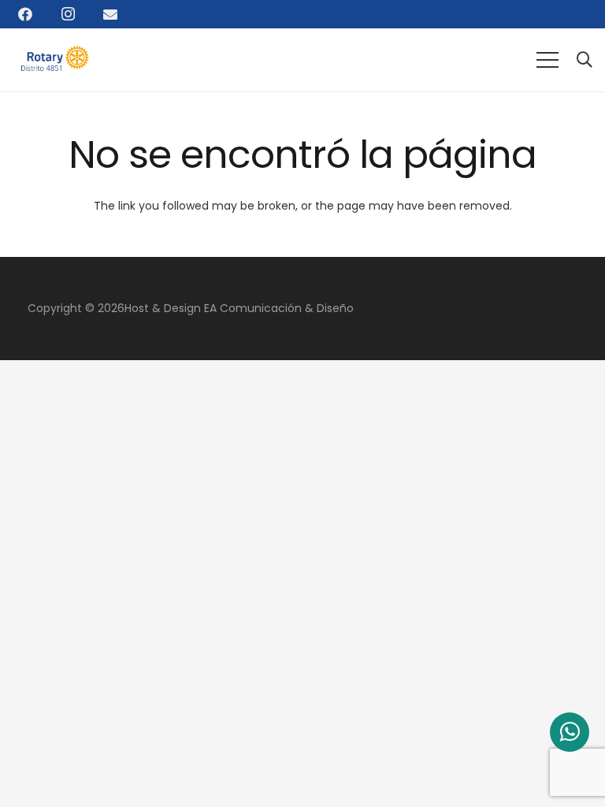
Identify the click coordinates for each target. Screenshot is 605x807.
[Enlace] (58, 60)
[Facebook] (25, 14)
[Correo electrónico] (110, 14)
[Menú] (547, 60)
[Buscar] (584, 59)
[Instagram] (68, 14)
